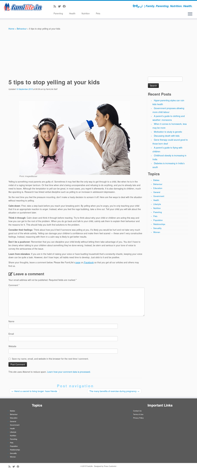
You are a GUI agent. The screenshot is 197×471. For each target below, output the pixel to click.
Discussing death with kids (166, 135)
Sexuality (157, 228)
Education (157, 188)
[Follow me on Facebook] (65, 6)
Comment (13, 285)
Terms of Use (138, 414)
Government (158, 196)
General (156, 192)
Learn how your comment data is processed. (69, 371)
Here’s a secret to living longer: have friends (34, 391)
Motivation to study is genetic (168, 131)
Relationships (159, 224)
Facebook (88, 262)
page (77, 262)
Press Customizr (110, 466)
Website (12, 346)
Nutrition (86, 13)
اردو (140, 6)
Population (158, 220)
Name (11, 321)
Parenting (58, 13)
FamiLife (89, 466)
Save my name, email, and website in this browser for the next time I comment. (50, 358)
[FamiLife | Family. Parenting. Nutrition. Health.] (22, 7)
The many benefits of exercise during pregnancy (114, 391)
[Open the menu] (190, 14)
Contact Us (137, 410)
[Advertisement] (98, 53)
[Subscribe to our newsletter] (69, 6)
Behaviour (22, 28)
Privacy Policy (138, 418)
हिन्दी (135, 6)
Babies (156, 180)
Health (72, 13)
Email (11, 333)
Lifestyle (157, 204)
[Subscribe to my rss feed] (56, 6)
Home (11, 28)
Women (156, 232)
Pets (98, 13)
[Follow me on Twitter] (60, 6)
